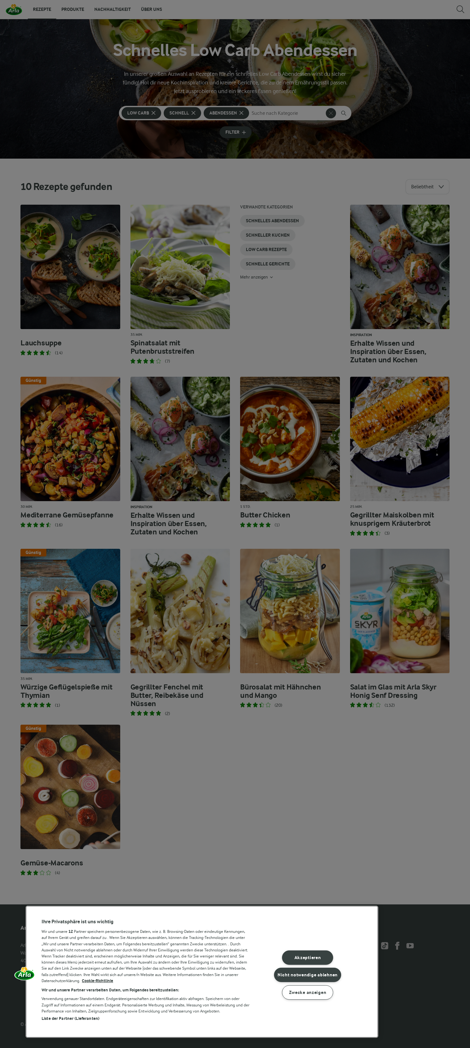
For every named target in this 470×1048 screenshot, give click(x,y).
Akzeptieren (307, 957)
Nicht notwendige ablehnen (308, 975)
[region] (202, 972)
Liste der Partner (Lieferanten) (70, 1018)
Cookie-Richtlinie (97, 980)
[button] (24, 975)
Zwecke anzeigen (307, 992)
